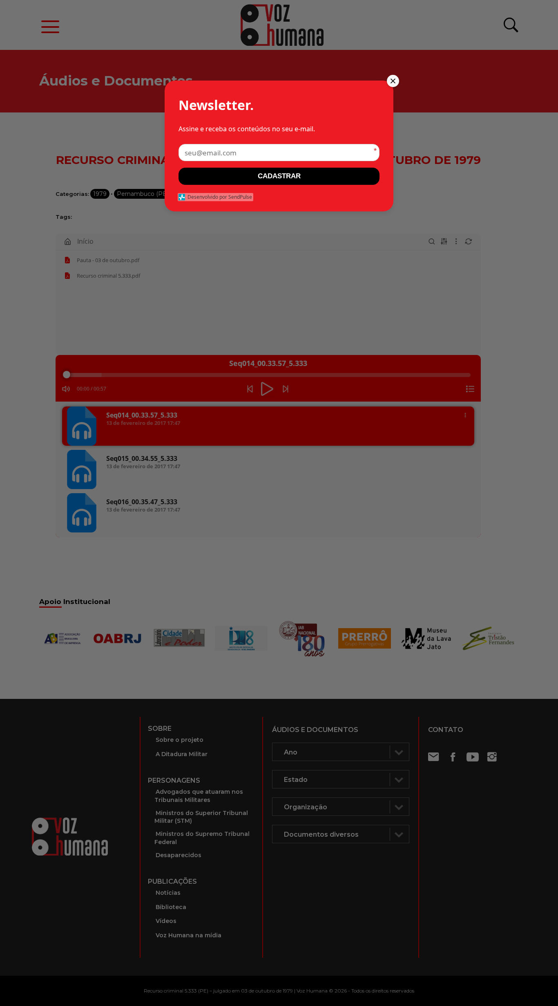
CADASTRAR (279, 176)
